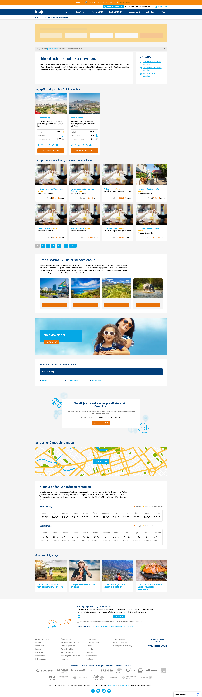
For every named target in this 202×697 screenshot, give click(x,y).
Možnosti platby (67, 652)
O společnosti (91, 656)
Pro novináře (91, 639)
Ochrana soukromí (118, 639)
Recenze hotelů (41, 656)
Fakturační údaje (67, 649)
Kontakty (89, 659)
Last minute (39, 646)
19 (66, 246)
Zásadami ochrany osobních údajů (121, 626)
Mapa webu (65, 659)
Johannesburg (72, 380)
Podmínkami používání (100, 626)
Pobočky (89, 649)
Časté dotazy (66, 639)
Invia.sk (109, 686)
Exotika (38, 649)
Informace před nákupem (70, 643)
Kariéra (89, 646)
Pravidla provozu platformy (122, 646)
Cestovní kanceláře (42, 639)
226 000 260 (157, 646)
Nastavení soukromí (119, 643)
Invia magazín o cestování (70, 656)
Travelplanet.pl (125, 686)
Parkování (39, 652)
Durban (44, 380)
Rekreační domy (41, 659)
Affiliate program (92, 643)
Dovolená (46, 17)
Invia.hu (115, 686)
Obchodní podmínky (68, 646)
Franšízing (90, 652)
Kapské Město (97, 380)
